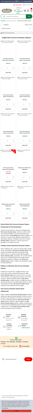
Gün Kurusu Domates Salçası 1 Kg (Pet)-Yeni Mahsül (8, 95)
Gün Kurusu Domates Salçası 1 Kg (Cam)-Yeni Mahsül (24, 59)
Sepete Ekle (8, 72)
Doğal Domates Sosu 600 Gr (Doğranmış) (8, 205)
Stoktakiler (6, 24)
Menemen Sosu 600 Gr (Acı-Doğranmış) (24, 168)
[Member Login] (28, 11)
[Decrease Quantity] (13, 68)
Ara (29, 16)
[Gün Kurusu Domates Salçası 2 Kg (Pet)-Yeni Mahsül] (24, 84)
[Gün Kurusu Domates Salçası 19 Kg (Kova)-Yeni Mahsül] (8, 157)
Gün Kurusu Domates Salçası (24, 20)
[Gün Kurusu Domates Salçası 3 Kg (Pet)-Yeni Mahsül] (8, 120)
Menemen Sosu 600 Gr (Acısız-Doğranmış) (25, 205)
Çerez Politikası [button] (5, 408)
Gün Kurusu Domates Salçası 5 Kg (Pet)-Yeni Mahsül (25, 132)
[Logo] (7, 10)
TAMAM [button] (16, 410)
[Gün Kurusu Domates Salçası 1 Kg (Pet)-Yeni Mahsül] (8, 84)
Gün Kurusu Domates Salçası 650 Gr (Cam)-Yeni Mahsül (8, 59)
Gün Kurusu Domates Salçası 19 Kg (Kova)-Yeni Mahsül (8, 168)
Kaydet (28, 359)
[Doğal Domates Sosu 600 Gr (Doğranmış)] (8, 193)
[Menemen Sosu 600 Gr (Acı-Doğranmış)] (24, 157)
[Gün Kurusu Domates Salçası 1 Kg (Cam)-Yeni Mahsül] (24, 47)
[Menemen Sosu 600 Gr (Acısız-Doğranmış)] (24, 193)
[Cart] (31, 11)
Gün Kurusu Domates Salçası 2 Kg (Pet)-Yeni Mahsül (25, 95)
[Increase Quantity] (13, 67)
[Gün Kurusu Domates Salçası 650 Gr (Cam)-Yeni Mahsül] (8, 47)
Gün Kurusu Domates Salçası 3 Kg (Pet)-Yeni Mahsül (8, 132)
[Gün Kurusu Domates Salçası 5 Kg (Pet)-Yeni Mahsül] (24, 120)
